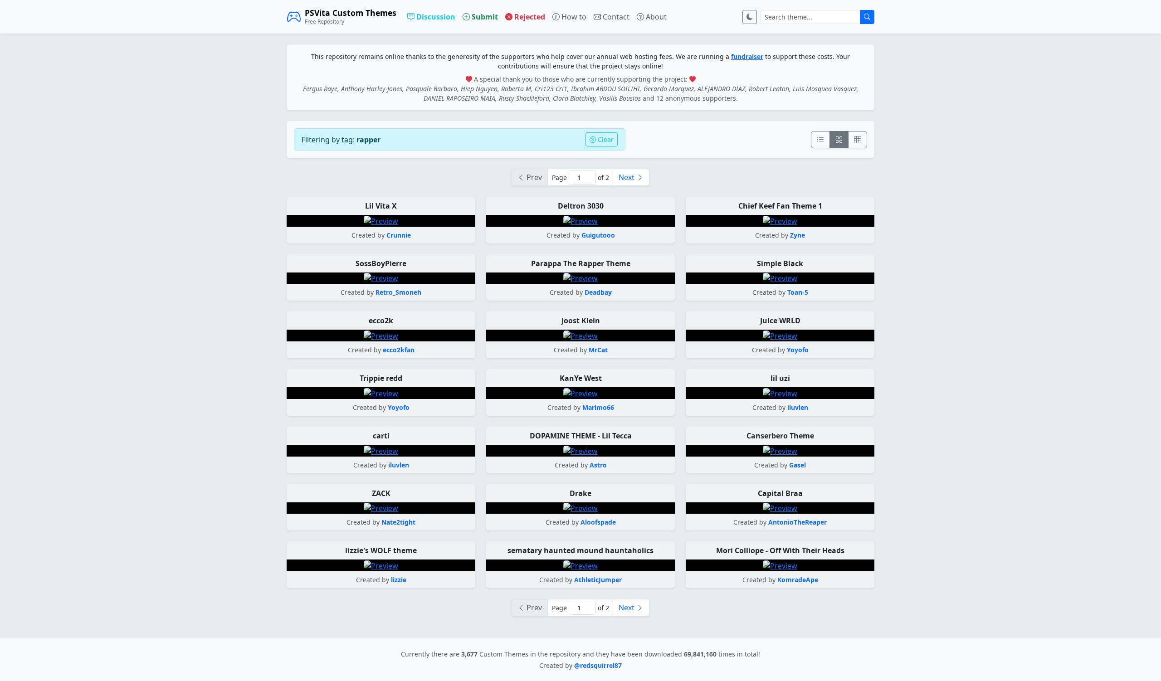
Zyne (797, 235)
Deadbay (598, 292)
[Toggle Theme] (749, 17)
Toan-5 (797, 292)
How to (573, 17)
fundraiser (747, 56)
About (655, 17)
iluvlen (797, 407)
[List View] (820, 139)
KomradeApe (797, 579)
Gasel (797, 465)
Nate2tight (398, 522)
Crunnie (398, 235)
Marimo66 (598, 407)
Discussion (435, 17)
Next (627, 177)
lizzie (398, 579)
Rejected (528, 17)
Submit (484, 17)
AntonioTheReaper (797, 522)
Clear (605, 139)
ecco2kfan (399, 349)
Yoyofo (798, 349)
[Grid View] (839, 139)
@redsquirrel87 (598, 665)
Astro (598, 465)
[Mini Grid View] (857, 139)
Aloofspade (598, 522)
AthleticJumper (598, 579)
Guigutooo (598, 235)
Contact (615, 17)
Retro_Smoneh (398, 292)
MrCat (598, 349)
